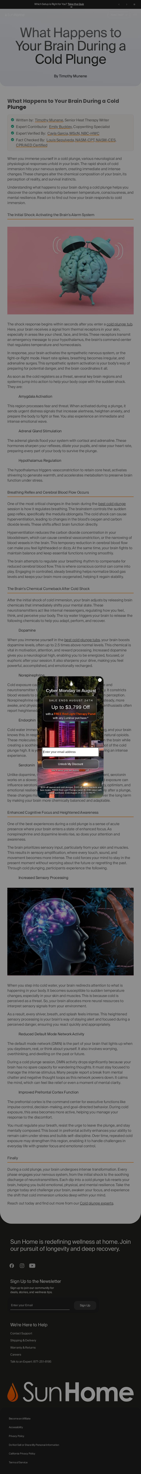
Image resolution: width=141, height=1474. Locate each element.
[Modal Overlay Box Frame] (70, 737)
